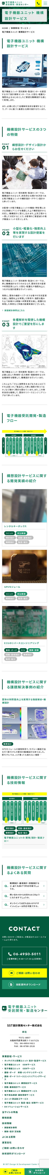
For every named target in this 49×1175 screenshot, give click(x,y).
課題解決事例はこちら (14, 310)
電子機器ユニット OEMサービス (19, 1068)
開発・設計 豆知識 (12, 1131)
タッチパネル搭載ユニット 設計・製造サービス (25, 1060)
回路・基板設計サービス (15, 1087)
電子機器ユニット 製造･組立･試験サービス (24, 1102)
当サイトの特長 (10, 1112)
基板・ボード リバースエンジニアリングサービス (25, 1077)
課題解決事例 (10, 1127)
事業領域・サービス (12, 1056)
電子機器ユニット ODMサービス (19, 1064)
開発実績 (7, 1117)
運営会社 (7, 1142)
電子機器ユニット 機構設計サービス (20, 1091)
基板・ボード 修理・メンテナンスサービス (23, 1072)
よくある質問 (9, 1136)
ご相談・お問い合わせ (28, 973)
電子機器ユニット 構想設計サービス (20, 1083)
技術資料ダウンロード (28, 984)
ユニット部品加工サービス (16, 1098)
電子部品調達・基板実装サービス (19, 1094)
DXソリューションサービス (16, 1106)
